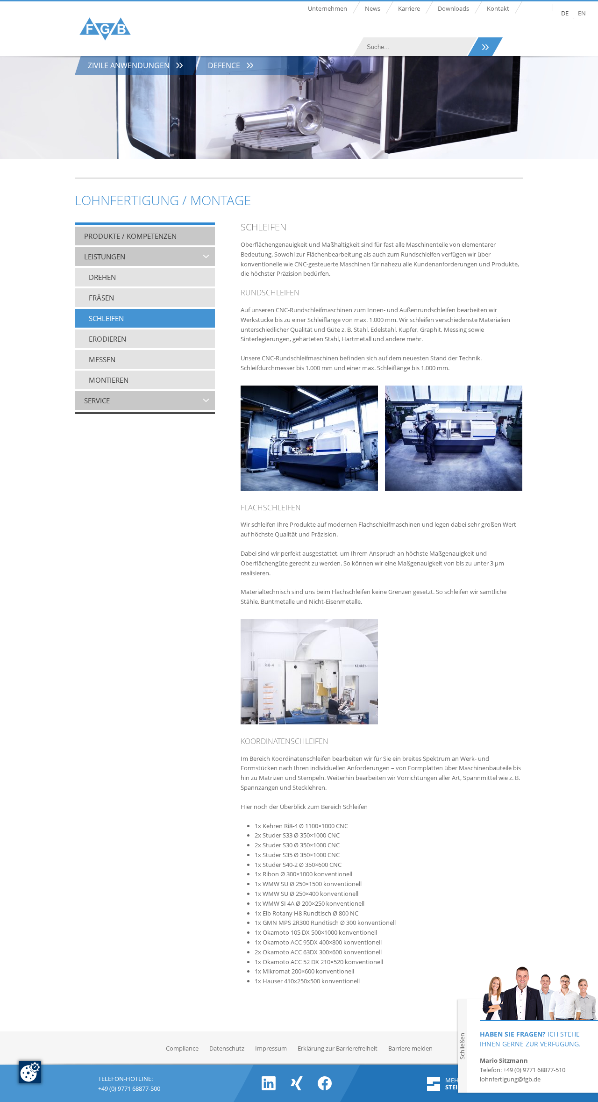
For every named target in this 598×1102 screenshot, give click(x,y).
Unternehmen (327, 8)
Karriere (409, 8)
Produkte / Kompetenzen (130, 236)
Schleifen (106, 318)
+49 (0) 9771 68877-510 (534, 1070)
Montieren (108, 380)
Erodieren (107, 338)
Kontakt (498, 8)
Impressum (271, 1048)
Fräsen (101, 297)
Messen (102, 359)
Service (97, 400)
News (372, 8)
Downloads (453, 8)
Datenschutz (226, 1048)
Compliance (182, 1048)
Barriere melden (410, 1048)
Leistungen (104, 256)
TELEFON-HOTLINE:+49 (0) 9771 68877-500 (129, 1082)
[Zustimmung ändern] (30, 1072)
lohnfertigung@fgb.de (510, 1079)
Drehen (102, 277)
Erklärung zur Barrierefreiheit (337, 1048)
